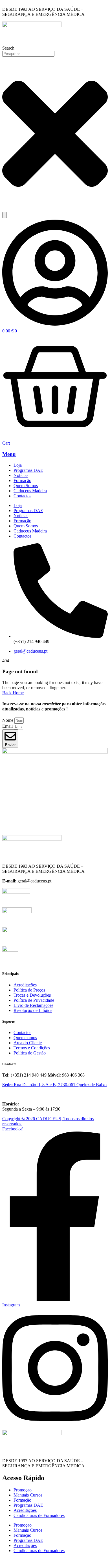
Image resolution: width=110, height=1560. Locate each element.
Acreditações (25, 1510)
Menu (9, 454)
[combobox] (28, 54)
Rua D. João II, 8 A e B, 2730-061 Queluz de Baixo (60, 1084)
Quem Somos (26, 485)
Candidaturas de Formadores (39, 1515)
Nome (8, 720)
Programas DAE (28, 470)
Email (8, 726)
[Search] (4, 215)
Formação (22, 480)
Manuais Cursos (28, 1495)
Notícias (21, 475)
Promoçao (23, 1489)
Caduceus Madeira (30, 490)
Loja (18, 465)
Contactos (22, 495)
